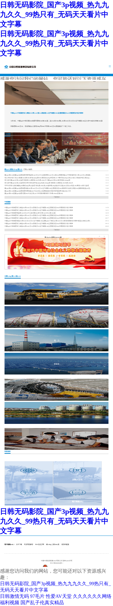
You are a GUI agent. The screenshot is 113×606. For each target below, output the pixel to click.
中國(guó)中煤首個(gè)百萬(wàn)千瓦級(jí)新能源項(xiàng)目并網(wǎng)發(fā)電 (30, 156)
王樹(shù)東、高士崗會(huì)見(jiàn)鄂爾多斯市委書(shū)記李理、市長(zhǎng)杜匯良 (31, 153)
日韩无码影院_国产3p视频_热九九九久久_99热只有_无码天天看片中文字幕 (54, 14)
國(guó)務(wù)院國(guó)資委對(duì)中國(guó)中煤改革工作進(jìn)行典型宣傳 (29, 150)
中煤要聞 (8, 134)
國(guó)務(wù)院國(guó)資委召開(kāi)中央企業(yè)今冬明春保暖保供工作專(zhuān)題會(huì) (34, 193)
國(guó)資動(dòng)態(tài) (13, 169)
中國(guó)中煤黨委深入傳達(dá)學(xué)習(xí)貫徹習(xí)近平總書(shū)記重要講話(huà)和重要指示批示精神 (47, 113)
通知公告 (37, 134)
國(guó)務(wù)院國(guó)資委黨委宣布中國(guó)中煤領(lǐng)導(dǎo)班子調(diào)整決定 (32, 142)
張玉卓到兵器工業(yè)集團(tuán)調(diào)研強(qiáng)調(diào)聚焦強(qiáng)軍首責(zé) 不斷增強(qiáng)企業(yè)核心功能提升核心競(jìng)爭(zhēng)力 (48, 178)
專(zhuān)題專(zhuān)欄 (53, 237)
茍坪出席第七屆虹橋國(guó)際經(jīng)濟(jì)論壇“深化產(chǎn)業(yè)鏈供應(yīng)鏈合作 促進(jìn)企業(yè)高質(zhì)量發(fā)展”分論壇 (47, 185)
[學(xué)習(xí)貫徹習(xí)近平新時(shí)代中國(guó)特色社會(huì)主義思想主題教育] (57, 251)
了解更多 (57, 164)
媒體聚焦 (30, 134)
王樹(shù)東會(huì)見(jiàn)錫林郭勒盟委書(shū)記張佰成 (22, 148)
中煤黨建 (8, 202)
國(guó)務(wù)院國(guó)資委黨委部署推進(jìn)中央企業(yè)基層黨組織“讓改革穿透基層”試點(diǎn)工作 (38, 191)
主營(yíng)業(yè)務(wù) (13, 276)
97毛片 (37, 596)
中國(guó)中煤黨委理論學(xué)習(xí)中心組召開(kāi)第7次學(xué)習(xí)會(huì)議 (30, 213)
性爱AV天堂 (59, 596)
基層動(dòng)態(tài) (18, 134)
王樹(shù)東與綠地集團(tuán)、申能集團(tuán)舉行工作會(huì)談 (25, 140)
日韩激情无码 (14, 596)
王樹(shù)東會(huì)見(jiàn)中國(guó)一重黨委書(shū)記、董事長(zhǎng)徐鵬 (28, 145)
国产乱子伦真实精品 (42, 602)
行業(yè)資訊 (28, 169)
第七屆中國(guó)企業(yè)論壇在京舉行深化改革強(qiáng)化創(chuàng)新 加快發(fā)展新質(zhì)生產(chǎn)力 (39, 183)
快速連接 (8, 451)
